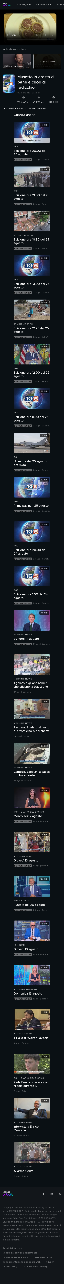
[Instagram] (51, 1193)
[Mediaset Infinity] (7, 5)
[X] (59, 1193)
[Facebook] (43, 1193)
